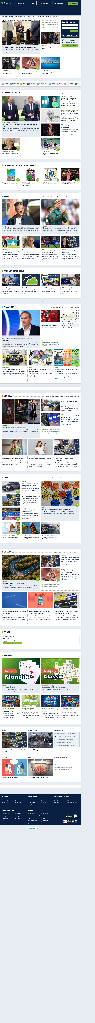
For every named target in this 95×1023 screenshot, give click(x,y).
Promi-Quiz (30, 804)
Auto (7, 477)
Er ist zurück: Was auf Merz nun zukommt (49, 20)
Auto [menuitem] (16, 16)
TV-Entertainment (44, 3)
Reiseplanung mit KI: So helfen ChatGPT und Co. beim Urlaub (52, 429)
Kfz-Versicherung (58, 805)
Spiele (42, 798)
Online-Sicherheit (71, 798)
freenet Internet (5, 816)
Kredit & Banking (62, 307)
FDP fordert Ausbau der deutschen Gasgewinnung (51, 342)
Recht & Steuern (70, 307)
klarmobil (17, 816)
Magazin (57, 477)
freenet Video (18, 813)
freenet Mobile (18, 815)
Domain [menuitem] (47, 16)
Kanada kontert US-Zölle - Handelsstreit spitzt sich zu (51, 337)
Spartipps (77, 307)
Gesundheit (76, 552)
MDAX (63, 325)
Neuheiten (49, 477)
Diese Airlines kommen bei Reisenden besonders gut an (51, 584)
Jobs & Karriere (54, 307)
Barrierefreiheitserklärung (34, 815)
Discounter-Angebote (59, 798)
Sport (7, 196)
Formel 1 (65, 196)
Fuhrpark (69, 477)
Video (7, 632)
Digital (8, 395)
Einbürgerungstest (32, 800)
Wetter (16, 800)
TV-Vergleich (70, 805)
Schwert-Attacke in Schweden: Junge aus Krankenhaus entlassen (67, 736)
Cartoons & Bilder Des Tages (20, 165)
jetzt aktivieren (7, 643)
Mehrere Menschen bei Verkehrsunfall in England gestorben (66, 733)
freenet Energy (5, 818)
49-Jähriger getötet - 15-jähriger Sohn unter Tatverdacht (65, 745)
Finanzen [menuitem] (11, 16)
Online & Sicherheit (59, 396)
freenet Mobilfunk (6, 813)
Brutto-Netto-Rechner (72, 802)
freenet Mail (57, 802)
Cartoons (30, 798)
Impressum (30, 816)
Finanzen (9, 307)
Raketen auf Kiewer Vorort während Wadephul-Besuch (50, 25)
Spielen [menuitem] (39, 16)
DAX (63, 323)
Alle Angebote (74, 3)
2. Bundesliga (50, 196)
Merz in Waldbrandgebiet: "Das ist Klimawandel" (50, 22)
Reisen (60, 552)
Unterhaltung (12, 92)
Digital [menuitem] (34, 16)
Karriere (43, 818)
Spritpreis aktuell (5, 800)
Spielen (8, 655)
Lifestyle (9, 551)
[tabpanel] (21, 36)
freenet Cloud (57, 800)
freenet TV (4, 815)
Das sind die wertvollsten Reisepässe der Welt (50, 586)
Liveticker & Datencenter (74, 196)
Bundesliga (43, 196)
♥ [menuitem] (50, 17)
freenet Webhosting (58, 804)
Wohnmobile (63, 477)
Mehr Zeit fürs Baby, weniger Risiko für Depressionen (65, 739)
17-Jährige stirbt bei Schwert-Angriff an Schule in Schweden (50, 28)
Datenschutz (31, 818)
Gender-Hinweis (44, 813)
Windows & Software (68, 396)
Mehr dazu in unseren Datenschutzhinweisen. (65, 645)
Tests (53, 477)
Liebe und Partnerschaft (68, 552)
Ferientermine (5, 802)
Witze (42, 804)
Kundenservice (31, 813)
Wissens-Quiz (44, 802)
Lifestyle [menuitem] (29, 16)
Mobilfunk (20, 3)
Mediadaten (43, 816)
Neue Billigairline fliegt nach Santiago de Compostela (51, 588)
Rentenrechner (70, 804)
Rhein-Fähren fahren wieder (47, 340)
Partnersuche (18, 802)
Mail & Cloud (59, 3)
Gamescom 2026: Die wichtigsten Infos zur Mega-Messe (51, 431)
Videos (42, 800)
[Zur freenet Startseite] (6, 3)
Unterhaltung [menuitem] (21, 16)
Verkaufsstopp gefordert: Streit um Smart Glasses (50, 433)
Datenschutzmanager (33, 820)
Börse (3, 798)
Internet (31, 3)
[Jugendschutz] (34, 828)
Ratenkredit (69, 800)
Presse (42, 815)
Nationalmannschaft (58, 196)
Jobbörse (17, 798)
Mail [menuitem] (43, 16)
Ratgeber (56, 552)
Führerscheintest (75, 477)
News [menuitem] (3, 16)
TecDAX (64, 327)
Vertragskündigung (45, 820)
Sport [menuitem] (6, 16)
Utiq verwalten (31, 821)
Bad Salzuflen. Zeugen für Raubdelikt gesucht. (63, 769)
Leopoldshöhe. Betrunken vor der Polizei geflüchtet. (64, 767)
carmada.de (17, 818)
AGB (29, 823)
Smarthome (76, 396)
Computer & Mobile (50, 396)
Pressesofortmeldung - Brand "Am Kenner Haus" (63, 759)
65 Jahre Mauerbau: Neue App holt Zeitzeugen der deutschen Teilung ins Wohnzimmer (56, 435)
